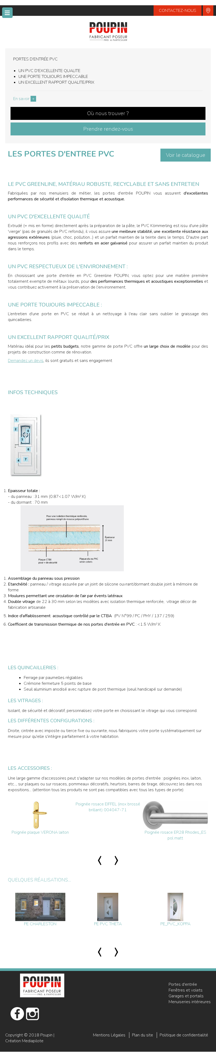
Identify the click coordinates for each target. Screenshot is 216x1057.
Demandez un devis (25, 361)
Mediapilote (32, 1041)
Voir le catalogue (185, 155)
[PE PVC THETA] (108, 907)
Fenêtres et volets (186, 990)
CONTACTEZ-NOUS (177, 10)
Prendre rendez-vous (108, 129)
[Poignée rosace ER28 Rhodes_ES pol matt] (175, 815)
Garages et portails (186, 996)
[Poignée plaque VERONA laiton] (40, 815)
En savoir (24, 99)
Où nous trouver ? (108, 113)
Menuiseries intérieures (190, 1002)
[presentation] (99, 859)
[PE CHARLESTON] (40, 907)
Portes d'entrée (183, 984)
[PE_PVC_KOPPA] (175, 907)
